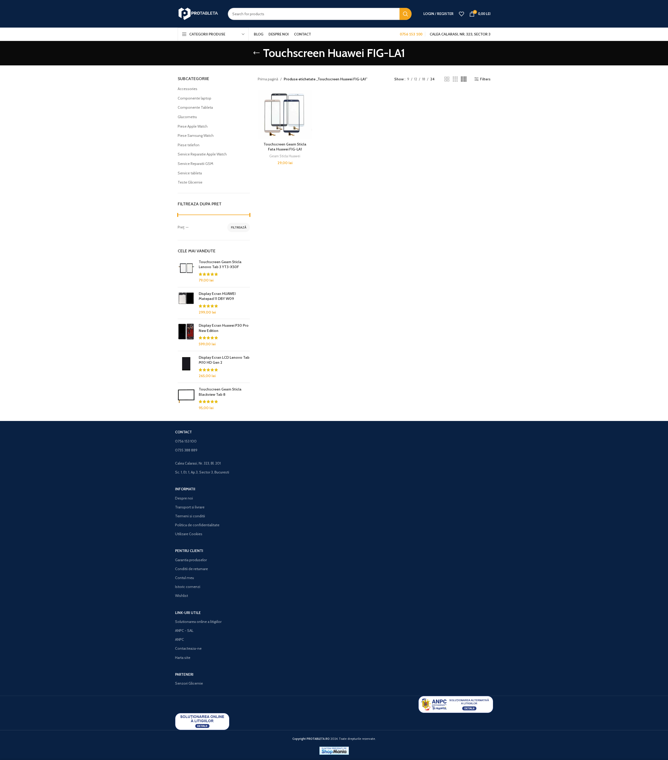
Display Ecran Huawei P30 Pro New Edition (224, 328)
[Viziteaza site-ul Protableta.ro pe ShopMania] (334, 750)
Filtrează (238, 227)
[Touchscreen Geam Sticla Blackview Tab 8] (186, 398)
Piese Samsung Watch (196, 135)
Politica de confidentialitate (197, 525)
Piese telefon (188, 145)
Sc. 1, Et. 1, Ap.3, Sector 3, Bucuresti (202, 472)
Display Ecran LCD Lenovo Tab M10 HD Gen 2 (224, 360)
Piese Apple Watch (193, 126)
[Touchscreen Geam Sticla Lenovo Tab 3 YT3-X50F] (186, 271)
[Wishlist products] (461, 14)
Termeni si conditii (190, 516)
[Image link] (455, 704)
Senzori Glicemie (189, 683)
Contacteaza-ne (188, 648)
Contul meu (184, 577)
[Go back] (256, 53)
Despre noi (184, 498)
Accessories (187, 88)
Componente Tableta (195, 107)
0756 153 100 (186, 441)
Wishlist (181, 595)
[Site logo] (199, 13)
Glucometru (187, 116)
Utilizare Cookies (188, 534)
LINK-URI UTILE (188, 612)
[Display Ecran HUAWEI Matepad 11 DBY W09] (186, 303)
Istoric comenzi (187, 586)
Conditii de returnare (191, 568)
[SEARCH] (405, 14)
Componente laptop (194, 98)
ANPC (179, 639)
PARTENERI (184, 674)
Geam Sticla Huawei (284, 156)
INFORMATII (185, 489)
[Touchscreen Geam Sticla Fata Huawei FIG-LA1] (285, 114)
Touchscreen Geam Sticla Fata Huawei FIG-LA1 (285, 147)
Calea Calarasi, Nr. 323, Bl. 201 (198, 463)
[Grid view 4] (463, 79)
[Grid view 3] (455, 79)
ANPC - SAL (184, 630)
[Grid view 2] (446, 79)
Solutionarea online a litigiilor (198, 621)
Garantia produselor (191, 560)
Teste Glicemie (190, 182)
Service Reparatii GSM (195, 163)
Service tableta (190, 173)
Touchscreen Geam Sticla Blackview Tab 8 (220, 392)
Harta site (182, 657)
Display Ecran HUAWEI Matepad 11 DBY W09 (217, 296)
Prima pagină (268, 79)
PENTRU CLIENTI (189, 550)
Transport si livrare (189, 507)
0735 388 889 (186, 450)
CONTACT (183, 432)
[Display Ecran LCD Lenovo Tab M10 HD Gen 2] (186, 367)
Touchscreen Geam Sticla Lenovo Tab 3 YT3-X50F (220, 264)
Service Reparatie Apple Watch (202, 154)
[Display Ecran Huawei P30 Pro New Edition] (186, 335)
